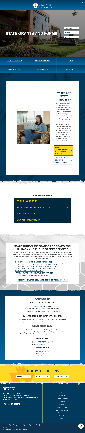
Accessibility (7, 425)
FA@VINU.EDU (44, 351)
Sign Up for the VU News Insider (27, 397)
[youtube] (15, 403)
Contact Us (6, 399)
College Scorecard (19, 425)
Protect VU (62, 416)
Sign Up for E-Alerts (10, 397)
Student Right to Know (62, 410)
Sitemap (62, 418)
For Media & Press (62, 404)
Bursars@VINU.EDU (45, 342)
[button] (42, 5)
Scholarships (42, 69)
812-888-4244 (41, 344)
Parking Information (33, 425)
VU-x (62, 393)
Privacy (5, 427)
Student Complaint (62, 407)
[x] (12, 403)
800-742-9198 (16, 393)
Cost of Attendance (42, 61)
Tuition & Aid (70, 69)
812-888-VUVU (7, 393)
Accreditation (62, 395)
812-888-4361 (44, 353)
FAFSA (71, 61)
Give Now (14, 399)
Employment (62, 401)
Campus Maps (62, 413)
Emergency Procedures (62, 398)
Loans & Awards (14, 69)
